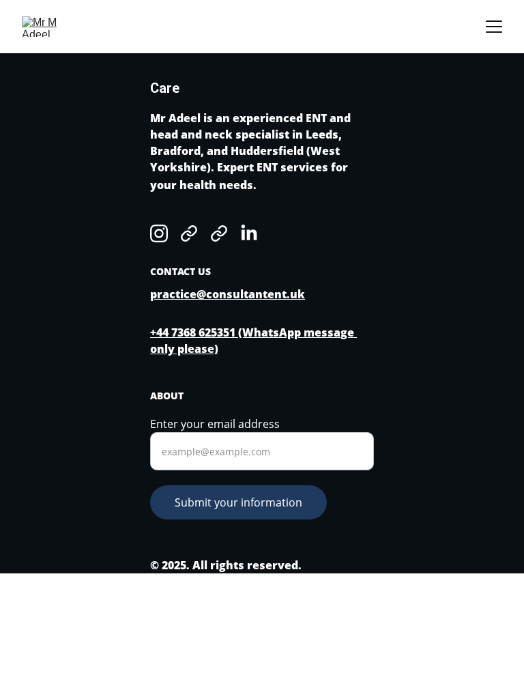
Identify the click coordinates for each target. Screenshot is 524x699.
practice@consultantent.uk (227, 294)
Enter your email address (215, 423)
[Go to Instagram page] (159, 233)
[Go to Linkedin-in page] (249, 233)
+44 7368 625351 (192, 332)
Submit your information (238, 502)
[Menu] (494, 26)
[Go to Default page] (189, 233)
